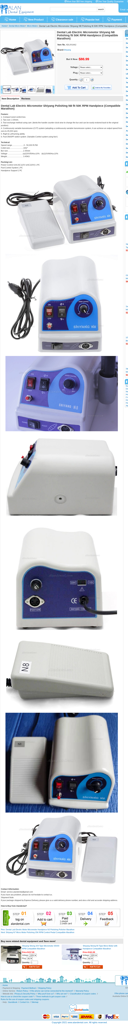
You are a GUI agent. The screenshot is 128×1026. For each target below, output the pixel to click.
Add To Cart (34, 967)
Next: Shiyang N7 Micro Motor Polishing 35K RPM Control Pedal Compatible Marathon (37, 932)
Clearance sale (64, 19)
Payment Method (28, 988)
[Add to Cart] (76, 87)
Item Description (10, 98)
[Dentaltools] (79, 1012)
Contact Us (24, 1002)
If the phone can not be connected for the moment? (51, 991)
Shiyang (67, 50)
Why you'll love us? (46, 994)
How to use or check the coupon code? (17, 996)
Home (12, 19)
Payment (116, 19)
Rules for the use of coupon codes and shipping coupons (25, 999)
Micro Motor (32, 26)
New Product (36, 19)
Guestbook (12, 1002)
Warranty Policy (82, 991)
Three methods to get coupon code (51, 996)
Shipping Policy (44, 988)
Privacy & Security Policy (25, 994)
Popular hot (92, 19)
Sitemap (34, 1002)
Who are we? (62, 994)
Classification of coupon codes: (83, 994)
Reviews (25, 98)
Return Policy (22, 991)
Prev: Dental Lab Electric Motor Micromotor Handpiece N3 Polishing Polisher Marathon (37, 930)
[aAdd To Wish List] (103, 87)
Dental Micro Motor (17, 26)
